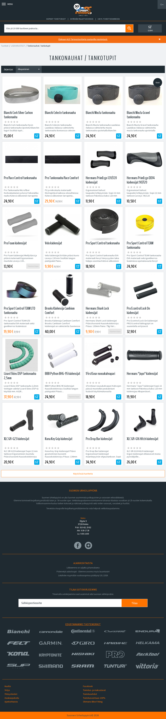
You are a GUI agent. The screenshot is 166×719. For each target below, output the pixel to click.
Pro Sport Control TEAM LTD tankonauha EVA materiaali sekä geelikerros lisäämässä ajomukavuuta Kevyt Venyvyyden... (20, 324)
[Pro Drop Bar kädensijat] (103, 420)
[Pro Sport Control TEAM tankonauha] (144, 225)
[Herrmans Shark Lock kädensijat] (103, 290)
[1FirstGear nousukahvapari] (103, 355)
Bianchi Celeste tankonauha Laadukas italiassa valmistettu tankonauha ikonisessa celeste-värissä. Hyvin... (60, 129)
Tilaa (134, 603)
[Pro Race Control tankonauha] (21, 159)
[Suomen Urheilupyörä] (83, 4)
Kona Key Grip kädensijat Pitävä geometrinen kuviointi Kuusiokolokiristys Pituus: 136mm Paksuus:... (61, 455)
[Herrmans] (144, 355)
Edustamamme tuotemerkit (83, 624)
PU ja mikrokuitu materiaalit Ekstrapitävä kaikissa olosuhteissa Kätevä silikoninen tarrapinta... (61, 193)
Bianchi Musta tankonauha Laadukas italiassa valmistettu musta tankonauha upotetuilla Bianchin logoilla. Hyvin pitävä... (103, 129)
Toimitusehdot (90, 694)
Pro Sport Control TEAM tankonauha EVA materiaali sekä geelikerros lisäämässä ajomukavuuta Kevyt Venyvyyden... (144, 259)
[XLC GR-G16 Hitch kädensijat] (144, 420)
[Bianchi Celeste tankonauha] (62, 94)
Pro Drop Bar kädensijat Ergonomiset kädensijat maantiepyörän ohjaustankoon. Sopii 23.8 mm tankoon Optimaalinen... (103, 455)
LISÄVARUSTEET (18, 45)
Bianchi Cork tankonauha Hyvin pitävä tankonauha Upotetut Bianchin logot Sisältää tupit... (21, 128)
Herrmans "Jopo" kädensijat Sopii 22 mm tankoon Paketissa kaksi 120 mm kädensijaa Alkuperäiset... (144, 389)
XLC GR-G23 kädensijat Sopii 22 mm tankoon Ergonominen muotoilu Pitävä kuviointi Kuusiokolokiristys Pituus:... (21, 455)
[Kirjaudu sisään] (162, 4)
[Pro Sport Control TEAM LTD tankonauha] (21, 290)
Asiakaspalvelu (12, 697)
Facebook (88, 686)
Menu (10, 4)
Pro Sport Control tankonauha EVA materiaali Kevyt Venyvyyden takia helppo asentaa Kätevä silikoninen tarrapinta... (102, 259)
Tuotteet (4, 45)
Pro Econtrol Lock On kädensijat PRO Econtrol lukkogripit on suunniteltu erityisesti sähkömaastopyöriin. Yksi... (142, 324)
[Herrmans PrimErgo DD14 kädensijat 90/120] (144, 159)
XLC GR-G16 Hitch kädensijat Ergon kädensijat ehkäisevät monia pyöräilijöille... (143, 454)
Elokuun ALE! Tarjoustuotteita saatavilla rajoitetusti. (83, 39)
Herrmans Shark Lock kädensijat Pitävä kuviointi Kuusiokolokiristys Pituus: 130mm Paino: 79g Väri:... (102, 323)
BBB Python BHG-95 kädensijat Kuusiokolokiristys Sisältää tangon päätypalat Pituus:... (61, 389)
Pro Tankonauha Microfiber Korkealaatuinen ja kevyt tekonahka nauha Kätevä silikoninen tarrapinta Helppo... (21, 194)
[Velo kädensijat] (62, 225)
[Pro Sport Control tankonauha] (103, 225)
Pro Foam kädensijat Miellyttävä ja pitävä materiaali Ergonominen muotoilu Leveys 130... (20, 258)
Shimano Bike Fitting (93, 701)
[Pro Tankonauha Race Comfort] (62, 159)
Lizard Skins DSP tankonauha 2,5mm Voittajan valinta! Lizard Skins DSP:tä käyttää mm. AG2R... (21, 389)
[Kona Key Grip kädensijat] (62, 420)
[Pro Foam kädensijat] (21, 225)
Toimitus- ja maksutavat (94, 690)
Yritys (7, 690)
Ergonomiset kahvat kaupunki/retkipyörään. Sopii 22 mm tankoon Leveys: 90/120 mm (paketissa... (144, 194)
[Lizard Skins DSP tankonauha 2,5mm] (21, 355)
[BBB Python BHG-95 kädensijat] (62, 355)
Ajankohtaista (11, 701)
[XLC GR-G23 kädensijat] (21, 420)
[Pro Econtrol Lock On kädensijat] (144, 290)
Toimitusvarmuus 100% (94, 697)
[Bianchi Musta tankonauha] (103, 94)
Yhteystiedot (11, 694)
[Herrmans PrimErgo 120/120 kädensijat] (103, 159)
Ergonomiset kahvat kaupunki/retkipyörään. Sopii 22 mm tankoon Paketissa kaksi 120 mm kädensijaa (103, 194)
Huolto (8, 686)
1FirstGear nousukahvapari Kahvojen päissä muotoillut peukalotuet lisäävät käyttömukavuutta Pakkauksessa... (103, 390)
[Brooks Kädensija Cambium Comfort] (62, 290)
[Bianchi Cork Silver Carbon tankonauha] (21, 94)
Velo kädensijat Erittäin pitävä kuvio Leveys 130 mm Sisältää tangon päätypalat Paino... (62, 258)
